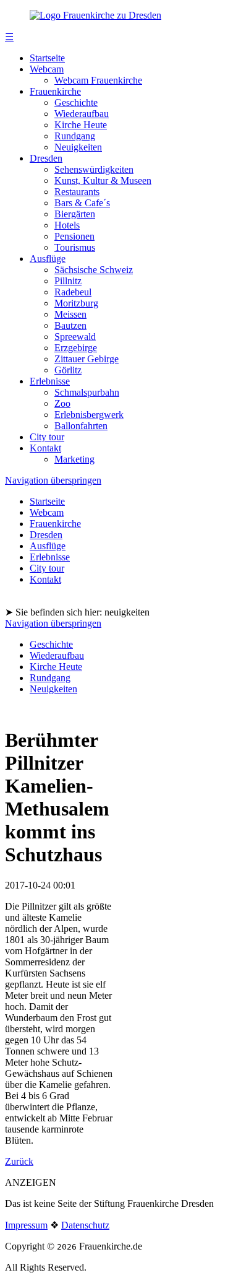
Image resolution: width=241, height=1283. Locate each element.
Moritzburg (76, 303)
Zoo (62, 403)
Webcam (47, 69)
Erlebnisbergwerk (89, 414)
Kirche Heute (80, 125)
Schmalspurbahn (86, 392)
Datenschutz (85, 1225)
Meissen (70, 314)
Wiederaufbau (81, 113)
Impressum (26, 1225)
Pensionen (74, 236)
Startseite (47, 58)
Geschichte (76, 102)
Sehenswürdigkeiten (93, 169)
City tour (47, 437)
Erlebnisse (50, 381)
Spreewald (75, 336)
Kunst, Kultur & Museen (102, 180)
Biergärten (74, 214)
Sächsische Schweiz (93, 269)
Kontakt (45, 448)
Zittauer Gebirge (86, 359)
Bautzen (70, 325)
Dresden (46, 158)
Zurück (19, 1161)
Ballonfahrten (81, 425)
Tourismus (74, 247)
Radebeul (72, 292)
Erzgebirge (75, 347)
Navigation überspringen (53, 480)
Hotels (67, 225)
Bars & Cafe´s (82, 203)
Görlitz (68, 370)
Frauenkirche (55, 91)
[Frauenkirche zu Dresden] (95, 15)
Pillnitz (68, 281)
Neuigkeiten (78, 147)
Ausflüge (48, 258)
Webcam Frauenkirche (98, 80)
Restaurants (76, 191)
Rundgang (74, 136)
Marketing (74, 459)
